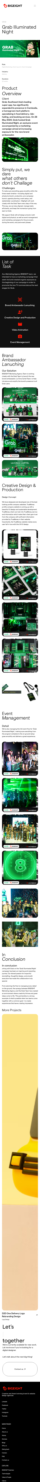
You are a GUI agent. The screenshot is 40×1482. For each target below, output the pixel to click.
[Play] (20, 934)
